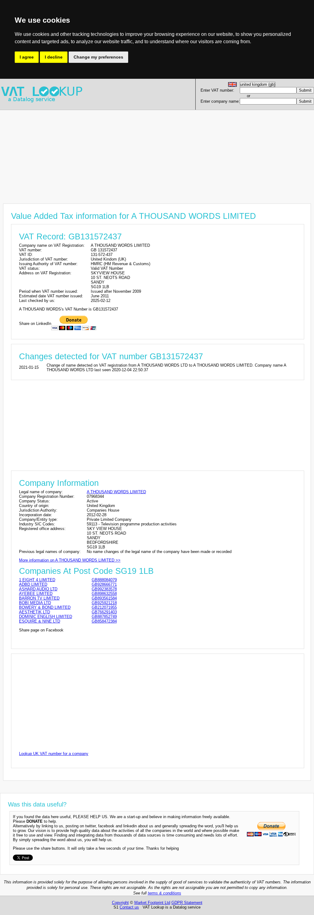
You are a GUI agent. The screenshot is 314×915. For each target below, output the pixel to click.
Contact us (129, 907)
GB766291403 (104, 612)
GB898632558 (104, 593)
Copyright (120, 902)
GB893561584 (104, 598)
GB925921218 (104, 602)
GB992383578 (104, 589)
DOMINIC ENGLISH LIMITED (45, 616)
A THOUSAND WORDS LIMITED (116, 492)
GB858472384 (104, 621)
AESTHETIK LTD (34, 612)
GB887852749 (104, 616)
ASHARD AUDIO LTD (38, 589)
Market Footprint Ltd (152, 902)
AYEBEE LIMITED (35, 593)
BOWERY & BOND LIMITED (45, 607)
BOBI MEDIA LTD (35, 602)
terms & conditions (164, 893)
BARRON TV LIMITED (39, 598)
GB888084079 (104, 580)
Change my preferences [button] (98, 57)
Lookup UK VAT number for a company (53, 753)
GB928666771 (104, 584)
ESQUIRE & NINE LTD (39, 621)
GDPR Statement (186, 902)
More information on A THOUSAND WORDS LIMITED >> (70, 560)
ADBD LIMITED (33, 584)
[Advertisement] (157, 153)
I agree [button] (27, 57)
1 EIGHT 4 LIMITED (37, 580)
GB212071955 (104, 607)
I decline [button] (54, 57)
